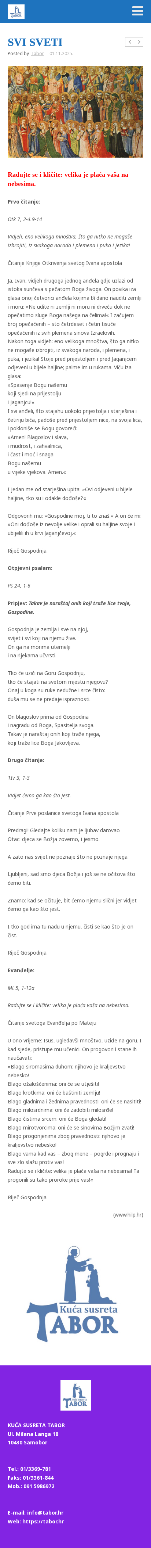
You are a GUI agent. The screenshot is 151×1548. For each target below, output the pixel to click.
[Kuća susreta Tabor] (16, 11)
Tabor (37, 53)
